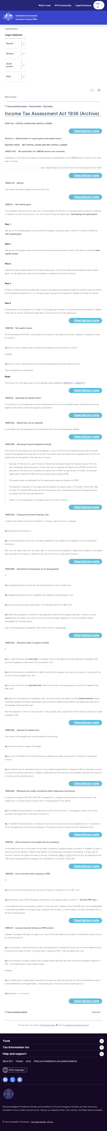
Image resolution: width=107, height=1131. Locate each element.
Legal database (13, 35)
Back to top (96, 1012)
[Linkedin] (19, 1079)
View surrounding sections (17, 106)
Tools (6, 1041)
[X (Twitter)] (12, 1079)
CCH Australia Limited (48, 1025)
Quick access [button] (13, 67)
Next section (48, 106)
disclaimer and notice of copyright (77, 1025)
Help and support (14, 1053)
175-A (68, 855)
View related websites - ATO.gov (42, 1122)
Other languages (17, 1070)
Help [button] (12, 78)
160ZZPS (79, 383)
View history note (86, 131)
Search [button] (13, 45)
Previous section (35, 106)
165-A (61, 855)
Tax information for (16, 1047)
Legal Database (83, 5)
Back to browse (10, 97)
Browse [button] (14, 55)
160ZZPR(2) (67, 383)
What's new (45, 5)
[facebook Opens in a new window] (5, 1079)
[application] (15, 60)
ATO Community (63, 5)
